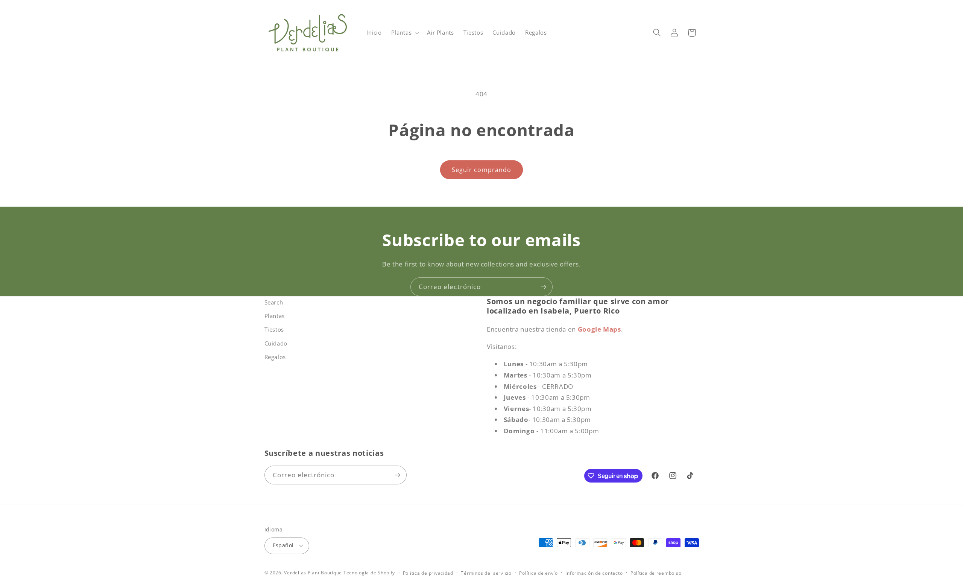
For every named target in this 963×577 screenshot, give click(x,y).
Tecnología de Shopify (369, 572)
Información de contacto (594, 573)
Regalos (275, 357)
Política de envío (538, 573)
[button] (404, 32)
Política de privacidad (428, 573)
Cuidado (275, 343)
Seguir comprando (481, 170)
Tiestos (274, 329)
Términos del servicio (486, 573)
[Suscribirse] (543, 286)
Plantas (274, 316)
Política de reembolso (655, 573)
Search (273, 302)
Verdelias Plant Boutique (313, 572)
